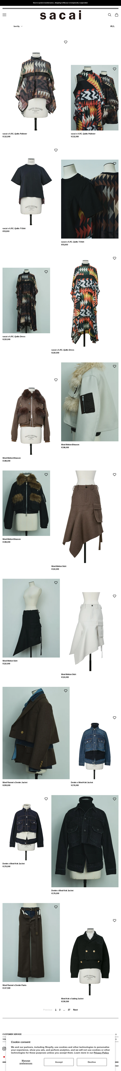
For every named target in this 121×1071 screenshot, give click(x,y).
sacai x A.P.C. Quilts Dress (14, 336)
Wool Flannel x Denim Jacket (15, 782)
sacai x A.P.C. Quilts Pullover (15, 134)
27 (69, 1009)
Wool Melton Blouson (11, 458)
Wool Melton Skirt (58, 566)
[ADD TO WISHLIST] (66, 42)
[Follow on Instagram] (4, 1048)
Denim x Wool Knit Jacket (82, 782)
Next (75, 1009)
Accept (59, 1062)
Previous (47, 1009)
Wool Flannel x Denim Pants (14, 985)
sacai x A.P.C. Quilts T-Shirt (14, 228)
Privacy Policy (101, 1052)
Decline (92, 1062)
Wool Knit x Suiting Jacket (72, 999)
